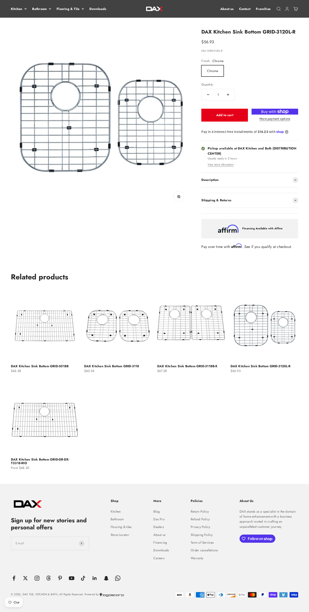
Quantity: (207, 84)
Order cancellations (204, 550)
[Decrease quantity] (208, 94)
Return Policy (200, 511)
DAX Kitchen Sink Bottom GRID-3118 (111, 366)
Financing (160, 542)
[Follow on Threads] (48, 578)
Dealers (158, 527)
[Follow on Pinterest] (60, 578)
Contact (244, 9)
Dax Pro (158, 519)
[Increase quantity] (228, 94)
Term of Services (202, 542)
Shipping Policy (202, 535)
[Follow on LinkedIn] (95, 578)
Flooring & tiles (121, 527)
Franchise (263, 9)
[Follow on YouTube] (72, 578)
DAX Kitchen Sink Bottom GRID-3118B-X (187, 366)
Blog (156, 511)
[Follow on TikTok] (83, 578)
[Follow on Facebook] (14, 578)
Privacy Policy (200, 527)
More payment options (274, 118)
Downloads (97, 9)
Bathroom (39, 9)
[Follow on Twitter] (25, 578)
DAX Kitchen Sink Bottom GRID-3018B (40, 366)
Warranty (197, 558)
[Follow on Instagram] (37, 578)
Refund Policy (200, 519)
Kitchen (16, 9)
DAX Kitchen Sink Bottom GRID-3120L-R (261, 366)
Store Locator (120, 535)
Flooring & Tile (68, 9)
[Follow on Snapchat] (106, 578)
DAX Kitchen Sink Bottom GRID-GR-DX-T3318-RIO (40, 461)
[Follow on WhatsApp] (118, 578)
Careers (158, 558)
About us (227, 9)
